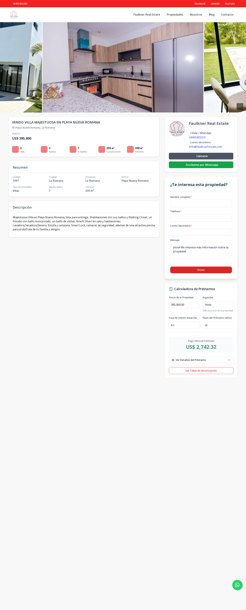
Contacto (227, 14)
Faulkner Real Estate (147, 14)
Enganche (207, 297)
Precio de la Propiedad (181, 297)
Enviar (201, 269)
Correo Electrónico (181, 225)
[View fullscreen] (240, 106)
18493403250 (20, 3)
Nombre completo (181, 197)
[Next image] (240, 67)
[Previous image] (6, 67)
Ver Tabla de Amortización (201, 370)
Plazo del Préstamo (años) (217, 318)
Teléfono (176, 211)
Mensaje (175, 240)
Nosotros (196, 14)
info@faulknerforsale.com (205, 147)
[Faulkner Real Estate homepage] (14, 15)
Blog (212, 14)
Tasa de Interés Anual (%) (183, 318)
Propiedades (175, 14)
